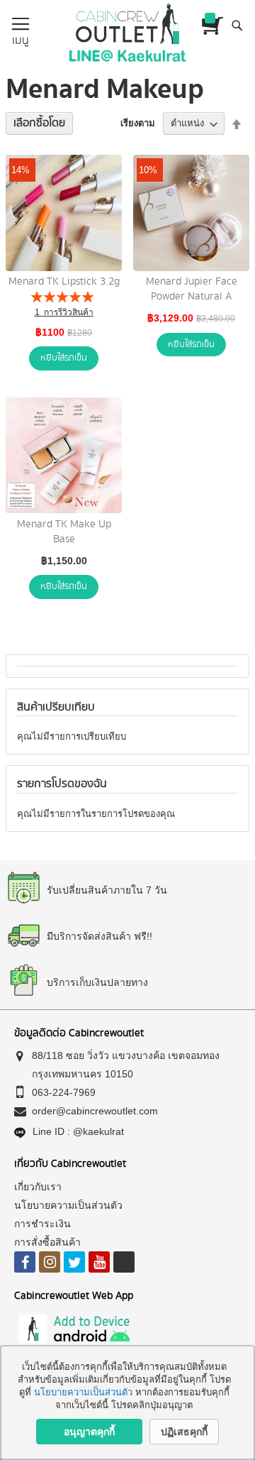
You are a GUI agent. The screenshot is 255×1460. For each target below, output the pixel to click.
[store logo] (127, 24)
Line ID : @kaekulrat (78, 1131)
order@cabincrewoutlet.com (95, 1110)
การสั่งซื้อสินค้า (47, 1242)
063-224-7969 (64, 1092)
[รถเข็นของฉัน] (212, 25)
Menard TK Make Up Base (64, 532)
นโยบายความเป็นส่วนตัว (84, 1392)
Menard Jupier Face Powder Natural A (191, 289)
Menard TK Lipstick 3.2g (64, 282)
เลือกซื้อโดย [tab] (39, 123)
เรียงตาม (137, 123)
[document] (127, 1402)
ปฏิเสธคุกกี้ (184, 1431)
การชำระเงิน (42, 1223)
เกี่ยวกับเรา (38, 1186)
